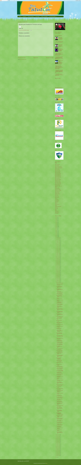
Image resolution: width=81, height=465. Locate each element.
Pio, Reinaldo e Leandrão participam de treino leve (59, 342)
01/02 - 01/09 (58, 455)
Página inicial (36, 57)
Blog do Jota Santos (57, 178)
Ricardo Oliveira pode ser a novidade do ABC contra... (59, 353)
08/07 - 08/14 (58, 263)
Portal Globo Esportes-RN (58, 206)
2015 (56, 231)
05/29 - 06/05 (58, 276)
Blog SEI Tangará (57, 192)
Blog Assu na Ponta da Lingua (58, 167)
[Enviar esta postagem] (30, 30)
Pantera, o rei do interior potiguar (59, 298)
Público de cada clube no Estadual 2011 (59, 322)
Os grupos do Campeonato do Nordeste (59, 326)
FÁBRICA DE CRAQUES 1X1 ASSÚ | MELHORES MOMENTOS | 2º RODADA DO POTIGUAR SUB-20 (59, 54)
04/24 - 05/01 (58, 434)
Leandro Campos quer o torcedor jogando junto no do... (59, 408)
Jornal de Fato (56, 199)
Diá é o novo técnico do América (59, 321)
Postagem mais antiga (49, 57)
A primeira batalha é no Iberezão (59, 430)
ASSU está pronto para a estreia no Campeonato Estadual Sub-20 (59, 42)
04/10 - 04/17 (58, 437)
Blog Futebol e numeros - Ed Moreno (58, 186)
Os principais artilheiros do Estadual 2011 (59, 376)
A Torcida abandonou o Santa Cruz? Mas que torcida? (59, 411)
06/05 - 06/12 (58, 275)
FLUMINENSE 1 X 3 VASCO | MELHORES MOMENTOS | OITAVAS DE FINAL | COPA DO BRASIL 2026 (59, 58)
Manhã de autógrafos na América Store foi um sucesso (59, 296)
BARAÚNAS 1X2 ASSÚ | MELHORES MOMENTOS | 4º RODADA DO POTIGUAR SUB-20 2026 (59, 62)
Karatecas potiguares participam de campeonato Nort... (59, 358)
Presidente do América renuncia (59, 364)
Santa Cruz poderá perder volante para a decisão (59, 351)
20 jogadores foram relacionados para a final (59, 292)
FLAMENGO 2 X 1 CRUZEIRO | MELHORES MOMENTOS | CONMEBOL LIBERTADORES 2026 (59, 71)
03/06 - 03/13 (58, 443)
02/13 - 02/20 (58, 447)
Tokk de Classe (57, 212)
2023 (56, 221)
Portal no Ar (56, 207)
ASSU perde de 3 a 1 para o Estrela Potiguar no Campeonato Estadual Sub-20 (59, 75)
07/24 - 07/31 (58, 266)
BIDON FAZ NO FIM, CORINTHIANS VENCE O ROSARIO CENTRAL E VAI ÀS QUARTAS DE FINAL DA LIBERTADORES (59, 67)
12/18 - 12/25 (58, 239)
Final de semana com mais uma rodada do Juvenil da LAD (59, 312)
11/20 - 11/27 (58, 244)
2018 (56, 227)
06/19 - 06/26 (58, 272)
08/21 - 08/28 (58, 261)
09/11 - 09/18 (58, 257)
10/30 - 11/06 (58, 248)
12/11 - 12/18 (58, 240)
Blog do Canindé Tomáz (58, 174)
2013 (56, 234)
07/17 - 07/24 (58, 267)
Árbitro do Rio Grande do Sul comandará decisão (59, 344)
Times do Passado (31, 16)
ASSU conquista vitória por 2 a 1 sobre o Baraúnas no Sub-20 (61, 45)
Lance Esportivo (57, 200)
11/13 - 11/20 (58, 245)
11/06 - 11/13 (58, 246)
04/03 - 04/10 (58, 438)
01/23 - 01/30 (58, 451)
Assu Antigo (37, 16)
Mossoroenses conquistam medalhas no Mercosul (59, 304)
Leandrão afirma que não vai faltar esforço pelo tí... (59, 294)
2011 (56, 236)
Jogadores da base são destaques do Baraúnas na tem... (59, 383)
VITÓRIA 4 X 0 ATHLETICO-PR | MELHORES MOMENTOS (61, 49)
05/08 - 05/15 (58, 280)
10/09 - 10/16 (58, 252)
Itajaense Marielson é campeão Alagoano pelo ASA (59, 289)
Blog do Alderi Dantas (57, 172)
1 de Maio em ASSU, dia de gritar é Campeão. (59, 420)
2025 (56, 218)
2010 (56, 457)
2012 (56, 235)
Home (20, 16)
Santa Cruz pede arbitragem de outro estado (59, 389)
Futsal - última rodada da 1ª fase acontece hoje (59, 349)
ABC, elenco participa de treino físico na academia (59, 366)
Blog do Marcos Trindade (58, 182)
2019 (56, 226)
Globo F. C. (56, 198)
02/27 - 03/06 (58, 445)
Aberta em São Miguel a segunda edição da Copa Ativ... (59, 432)
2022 (56, 222)
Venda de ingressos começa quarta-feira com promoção (59, 391)
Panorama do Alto (57, 204)
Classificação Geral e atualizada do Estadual (59, 372)
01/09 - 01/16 (58, 454)
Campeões (24, 16)
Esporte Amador (57, 197)
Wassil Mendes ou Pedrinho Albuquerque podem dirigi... (59, 356)
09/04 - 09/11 (58, 258)
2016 (56, 230)
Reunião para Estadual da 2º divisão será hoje (59, 374)
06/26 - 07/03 (58, 271)
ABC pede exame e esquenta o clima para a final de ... (59, 307)
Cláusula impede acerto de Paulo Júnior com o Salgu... (59, 403)
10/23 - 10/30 (58, 249)
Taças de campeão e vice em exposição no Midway (59, 317)
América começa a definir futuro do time (59, 399)
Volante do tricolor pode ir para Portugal (59, 284)
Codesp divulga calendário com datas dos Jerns (59, 422)
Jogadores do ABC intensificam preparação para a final (59, 331)
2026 (56, 217)
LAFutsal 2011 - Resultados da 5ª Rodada (59, 380)
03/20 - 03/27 (58, 441)
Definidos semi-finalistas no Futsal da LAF (59, 338)
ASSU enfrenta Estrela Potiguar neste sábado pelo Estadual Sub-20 (61, 38)
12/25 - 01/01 (58, 237)
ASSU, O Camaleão (44, 16)
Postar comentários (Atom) (23, 59)
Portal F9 (56, 205)
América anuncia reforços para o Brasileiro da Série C (59, 336)
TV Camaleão (56, 213)
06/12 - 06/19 (58, 274)
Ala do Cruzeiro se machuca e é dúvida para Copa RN (59, 370)
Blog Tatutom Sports (57, 193)
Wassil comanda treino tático (59, 319)
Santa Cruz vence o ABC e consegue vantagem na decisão (59, 416)
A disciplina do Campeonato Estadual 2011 (59, 347)
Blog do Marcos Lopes (57, 180)
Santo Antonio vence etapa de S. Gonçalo (59, 324)
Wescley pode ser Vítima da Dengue (59, 300)
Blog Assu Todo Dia (57, 164)
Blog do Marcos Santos (57, 181)
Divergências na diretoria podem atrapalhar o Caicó (59, 287)
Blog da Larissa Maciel (57, 171)
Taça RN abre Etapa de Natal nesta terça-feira (59, 401)
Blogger (46, 463)
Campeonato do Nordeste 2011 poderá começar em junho (59, 309)
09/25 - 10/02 (58, 254)
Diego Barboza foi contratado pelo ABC (59, 395)
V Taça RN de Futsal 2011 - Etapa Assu (59, 428)
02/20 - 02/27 (58, 446)
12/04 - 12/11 (58, 241)
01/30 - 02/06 (58, 450)
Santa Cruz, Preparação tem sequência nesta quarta (59, 368)
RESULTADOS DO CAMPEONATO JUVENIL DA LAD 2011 (59, 413)
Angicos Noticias (57, 165)
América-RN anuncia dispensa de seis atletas (59, 340)
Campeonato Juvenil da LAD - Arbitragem (59, 361)
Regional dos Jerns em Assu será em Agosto (59, 406)
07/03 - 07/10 (58, 270)
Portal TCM (56, 208)
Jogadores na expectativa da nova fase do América (59, 385)
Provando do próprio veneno (58, 387)
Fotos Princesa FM (52, 16)
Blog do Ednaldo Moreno (58, 175)
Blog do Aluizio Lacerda (58, 173)
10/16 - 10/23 (58, 250)
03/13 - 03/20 (58, 442)
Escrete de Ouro (57, 196)
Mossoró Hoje (56, 201)
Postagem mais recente (22, 57)
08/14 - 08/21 (58, 262)
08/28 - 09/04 (58, 259)
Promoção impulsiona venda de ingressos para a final (59, 314)
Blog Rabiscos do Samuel (58, 190)
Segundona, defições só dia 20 (59, 363)
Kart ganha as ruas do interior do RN (58, 328)
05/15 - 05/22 (58, 279)
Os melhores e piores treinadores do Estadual (59, 424)
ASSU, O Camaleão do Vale (58, 166)
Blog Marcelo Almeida (57, 189)
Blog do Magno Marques (58, 179)
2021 (56, 223)
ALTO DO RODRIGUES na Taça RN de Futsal (59, 302)
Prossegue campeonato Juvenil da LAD (59, 426)
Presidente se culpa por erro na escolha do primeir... (59, 397)
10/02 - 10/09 (58, 253)
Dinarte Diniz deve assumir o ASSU (59, 393)
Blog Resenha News (57, 191)
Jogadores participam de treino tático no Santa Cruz (59, 333)
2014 (56, 232)
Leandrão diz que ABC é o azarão (59, 378)
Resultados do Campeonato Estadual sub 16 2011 (59, 418)
